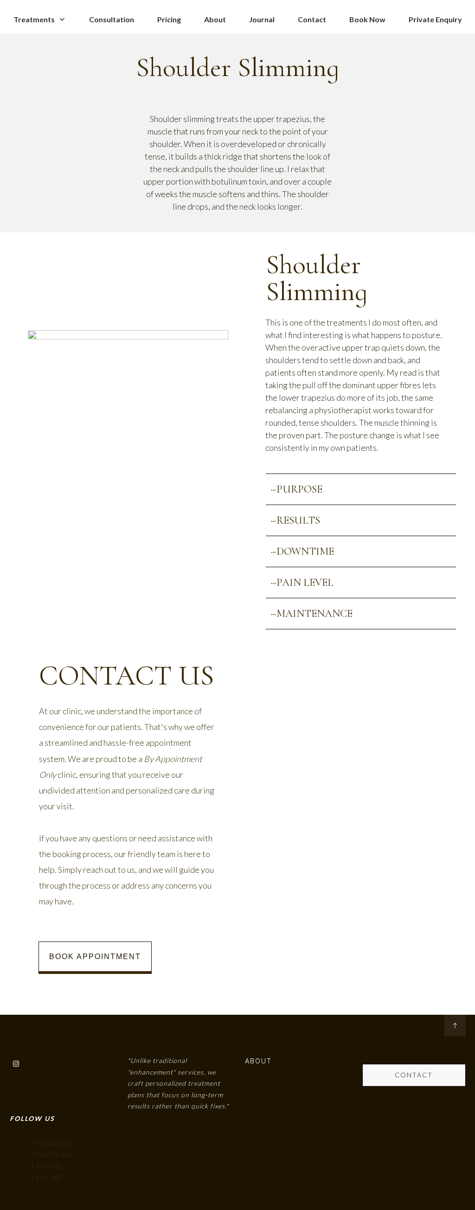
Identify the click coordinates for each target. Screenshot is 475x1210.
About (258, 1061)
